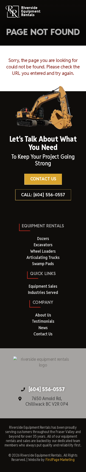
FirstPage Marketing (60, 459)
